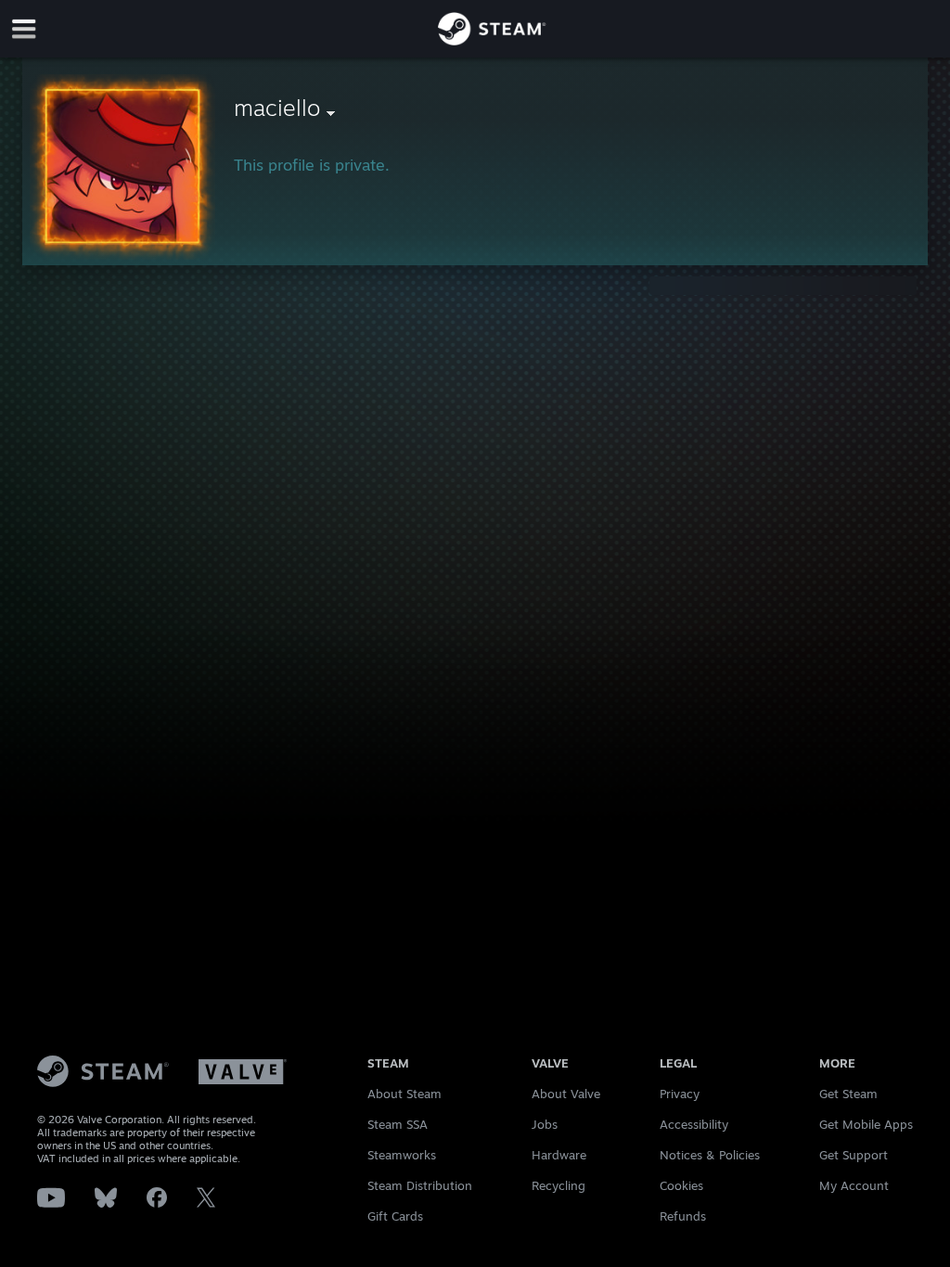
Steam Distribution (419, 1185)
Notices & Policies (710, 1154)
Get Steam (848, 1093)
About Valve (566, 1093)
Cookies (681, 1185)
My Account (854, 1185)
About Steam (404, 1093)
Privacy (680, 1093)
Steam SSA (397, 1124)
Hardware (559, 1154)
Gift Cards (395, 1216)
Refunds (683, 1216)
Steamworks (401, 1154)
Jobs (545, 1124)
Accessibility (694, 1124)
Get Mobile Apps (866, 1124)
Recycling (558, 1185)
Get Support (853, 1154)
